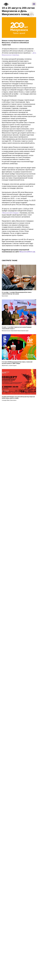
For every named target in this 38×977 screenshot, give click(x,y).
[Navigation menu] (34, 4)
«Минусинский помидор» (10, 213)
